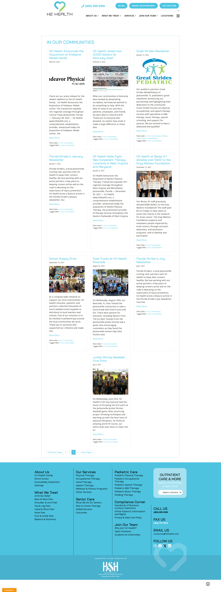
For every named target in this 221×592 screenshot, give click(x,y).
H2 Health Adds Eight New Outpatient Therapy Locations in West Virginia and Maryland (110, 161)
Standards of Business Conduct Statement (127, 507)
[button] (208, 584)
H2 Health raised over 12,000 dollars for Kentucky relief (107, 54)
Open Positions (123, 531)
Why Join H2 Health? (125, 528)
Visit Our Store (169, 6)
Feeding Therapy (124, 494)
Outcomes (81, 512)
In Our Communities (65, 143)
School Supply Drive (62, 258)
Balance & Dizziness (45, 519)
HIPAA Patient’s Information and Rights (130, 513)
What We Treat (110, 15)
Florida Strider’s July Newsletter (150, 260)
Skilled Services (84, 509)
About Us (91, 15)
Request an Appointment (143, 6)
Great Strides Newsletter (152, 51)
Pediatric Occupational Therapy (127, 480)
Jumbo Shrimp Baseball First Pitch (109, 358)
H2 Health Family (44, 475)
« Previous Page (54, 453)
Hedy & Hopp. (115, 576)
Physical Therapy (85, 475)
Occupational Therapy (88, 478)
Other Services (84, 492)
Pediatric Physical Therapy (129, 475)
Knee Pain (40, 512)
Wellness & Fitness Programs (91, 488)
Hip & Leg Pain (42, 505)
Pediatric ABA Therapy (127, 488)
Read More (54, 137)
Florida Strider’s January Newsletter (66, 158)
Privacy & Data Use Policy (128, 517)
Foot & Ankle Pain (44, 515)
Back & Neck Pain (44, 499)
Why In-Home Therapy (88, 505)
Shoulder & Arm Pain (46, 502)
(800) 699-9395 (94, 6)
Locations (167, 15)
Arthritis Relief (42, 495)
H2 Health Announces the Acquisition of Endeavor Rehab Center (66, 54)
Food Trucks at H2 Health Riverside (110, 260)
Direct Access (42, 478)
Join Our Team (147, 15)
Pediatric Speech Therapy (128, 484)
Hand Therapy (84, 482)
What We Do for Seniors (89, 502)
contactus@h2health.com (166, 533)
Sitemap (39, 485)
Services (129, 15)
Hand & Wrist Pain (44, 509)
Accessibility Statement (47, 482)
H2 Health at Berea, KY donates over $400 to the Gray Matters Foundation (153, 160)
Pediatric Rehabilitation (149, 138)
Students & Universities (127, 534)
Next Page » (87, 453)
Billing (121, 6)
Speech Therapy (84, 485)
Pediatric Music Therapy (128, 491)
